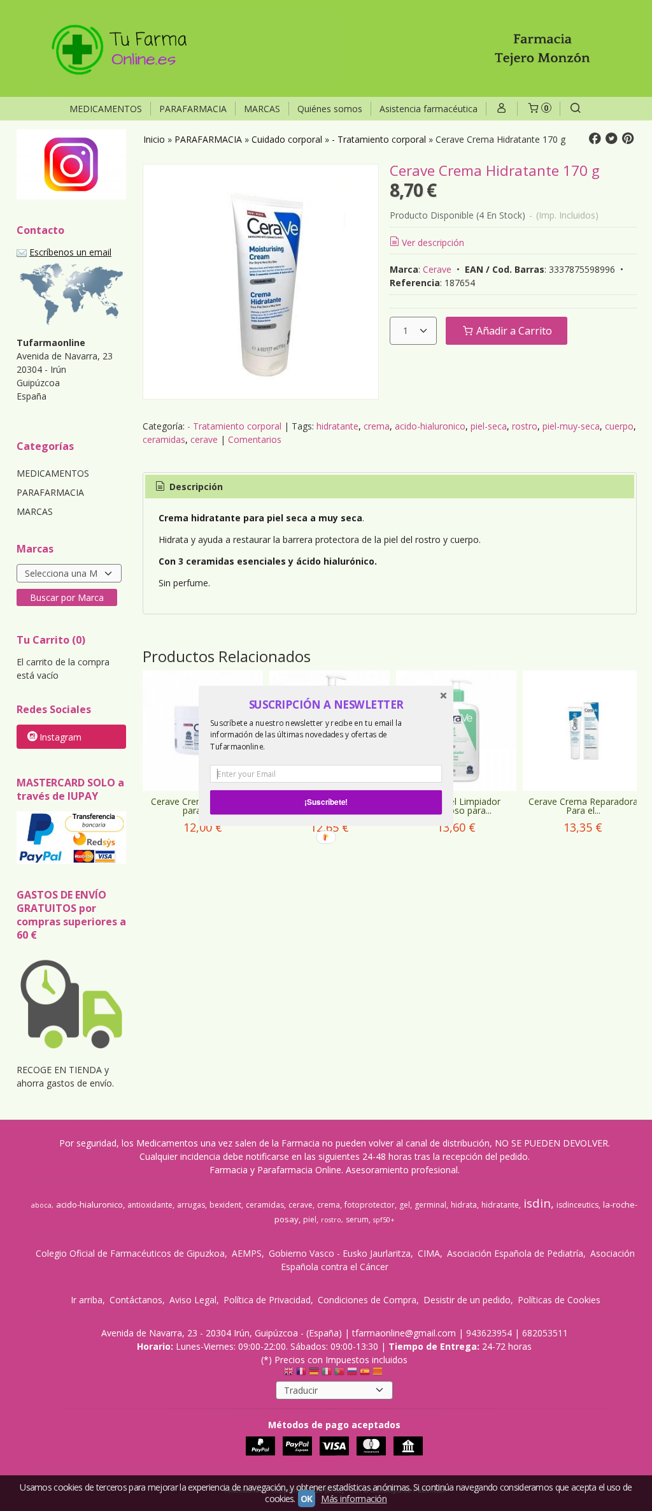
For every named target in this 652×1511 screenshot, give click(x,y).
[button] (326, 704)
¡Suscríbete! (326, 802)
